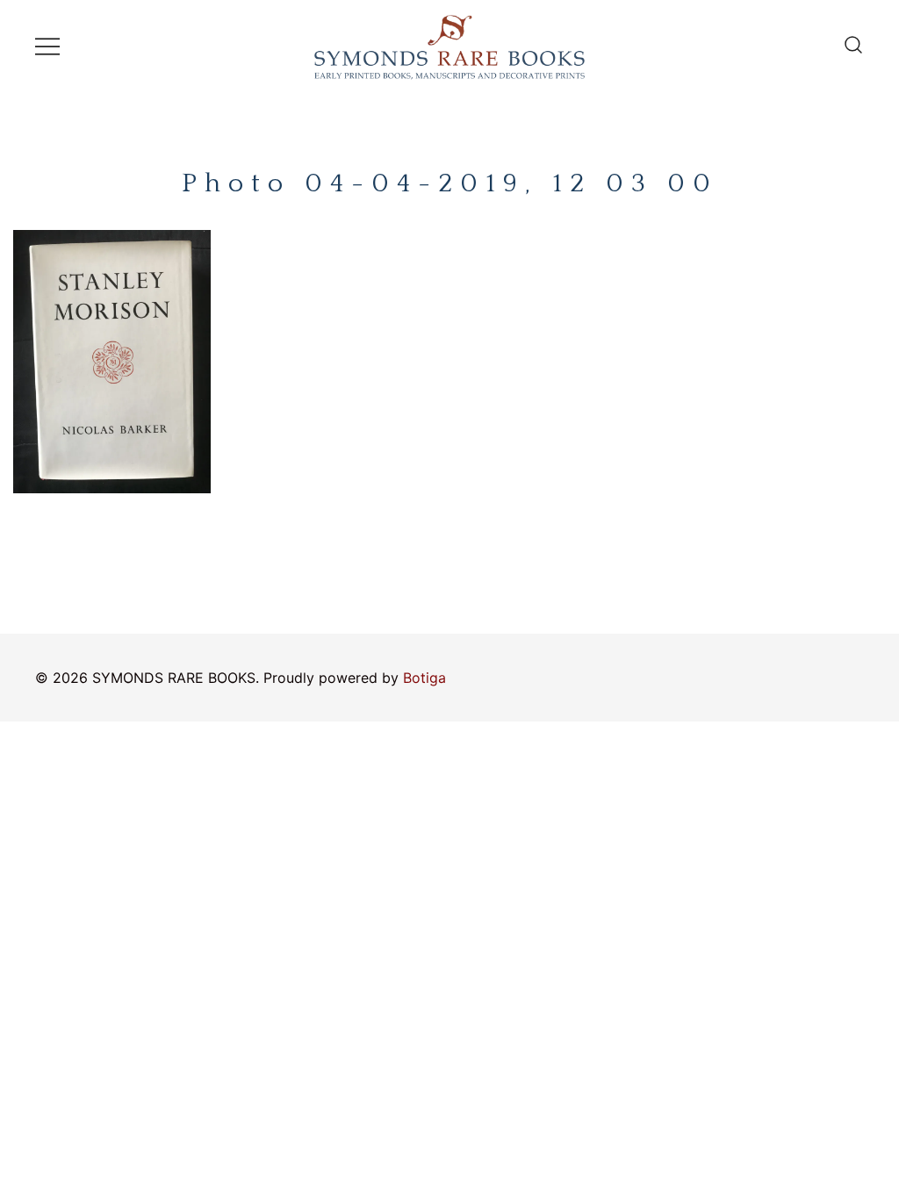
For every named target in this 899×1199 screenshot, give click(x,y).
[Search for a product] (853, 45)
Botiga (424, 677)
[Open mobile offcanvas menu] (47, 45)
